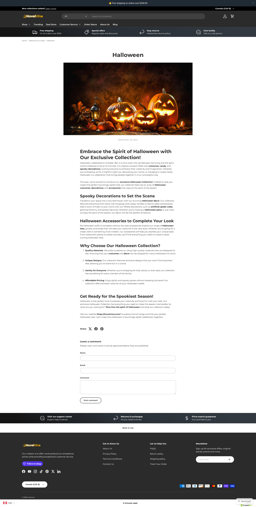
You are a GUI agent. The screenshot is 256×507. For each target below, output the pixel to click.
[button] (232, 16)
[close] (253, 3)
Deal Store (51, 24)
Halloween (51, 40)
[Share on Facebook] (96, 329)
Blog (115, 24)
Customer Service (69, 24)
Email (82, 365)
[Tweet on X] (90, 329)
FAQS (153, 448)
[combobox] (133, 16)
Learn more (49, 8)
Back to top (128, 428)
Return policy (156, 454)
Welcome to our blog (37, 40)
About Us (105, 24)
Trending (38, 24)
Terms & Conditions (112, 459)
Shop (24, 24)
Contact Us (108, 464)
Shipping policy (157, 459)
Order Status (90, 24)
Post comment (91, 400)
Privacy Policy (109, 454)
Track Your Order (158, 464)
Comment (84, 378)
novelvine (31, 497)
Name (82, 353)
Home (24, 40)
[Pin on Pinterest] (102, 329)
